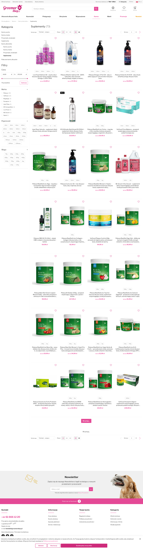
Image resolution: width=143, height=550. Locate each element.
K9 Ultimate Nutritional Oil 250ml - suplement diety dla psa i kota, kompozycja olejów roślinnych (72, 131)
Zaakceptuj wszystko (84, 545)
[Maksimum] (27, 78)
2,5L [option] (55, 125)
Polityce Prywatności (83, 492)
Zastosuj (24, 83)
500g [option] (102, 125)
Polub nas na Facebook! (69, 501)
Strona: (126, 32)
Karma (96, 16)
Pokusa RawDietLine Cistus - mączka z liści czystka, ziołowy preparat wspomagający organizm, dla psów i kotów (100, 131)
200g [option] (72, 234)
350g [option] (42, 180)
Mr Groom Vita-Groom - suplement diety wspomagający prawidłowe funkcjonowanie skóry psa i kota (128, 185)
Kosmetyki (30, 16)
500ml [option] (48, 71)
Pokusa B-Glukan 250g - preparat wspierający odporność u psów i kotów (72, 294)
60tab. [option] (127, 125)
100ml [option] (37, 71)
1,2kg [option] (47, 180)
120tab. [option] (133, 125)
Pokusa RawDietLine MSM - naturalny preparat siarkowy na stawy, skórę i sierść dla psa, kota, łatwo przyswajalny (72, 403)
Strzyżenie (63, 16)
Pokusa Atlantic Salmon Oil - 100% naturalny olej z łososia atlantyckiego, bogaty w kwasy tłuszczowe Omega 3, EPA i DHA (72, 76)
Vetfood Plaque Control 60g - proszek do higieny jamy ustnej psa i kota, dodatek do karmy (100, 240)
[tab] (14, 69)
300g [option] (70, 398)
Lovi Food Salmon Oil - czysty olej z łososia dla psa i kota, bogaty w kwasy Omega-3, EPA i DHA (44, 76)
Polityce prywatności (50, 541)
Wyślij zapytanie (115, 524)
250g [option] (98, 180)
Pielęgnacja (47, 16)
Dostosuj (53, 545)
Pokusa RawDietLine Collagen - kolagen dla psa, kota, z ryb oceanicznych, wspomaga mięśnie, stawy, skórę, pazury (72, 240)
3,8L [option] (130, 180)
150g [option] (125, 234)
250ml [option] (42, 71)
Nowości (139, 16)
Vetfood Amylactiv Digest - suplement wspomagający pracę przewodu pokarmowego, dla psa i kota (127, 403)
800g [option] (130, 234)
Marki (109, 16)
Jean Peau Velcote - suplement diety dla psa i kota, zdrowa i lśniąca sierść (44, 130)
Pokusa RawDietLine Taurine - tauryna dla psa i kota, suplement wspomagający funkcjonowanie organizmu (100, 294)
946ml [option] (125, 180)
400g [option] (102, 289)
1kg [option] (102, 180)
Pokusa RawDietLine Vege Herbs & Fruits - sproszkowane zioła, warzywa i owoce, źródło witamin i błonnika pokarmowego (100, 349)
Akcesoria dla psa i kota (9, 16)
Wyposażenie (80, 16)
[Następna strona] (140, 32)
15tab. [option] (122, 125)
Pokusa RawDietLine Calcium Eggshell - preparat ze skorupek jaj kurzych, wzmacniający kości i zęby (127, 294)
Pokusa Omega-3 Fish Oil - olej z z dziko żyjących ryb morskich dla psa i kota (100, 76)
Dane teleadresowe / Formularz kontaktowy (15, 532)
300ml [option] (73, 71)
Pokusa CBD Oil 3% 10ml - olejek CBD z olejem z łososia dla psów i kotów (45, 240)
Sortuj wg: (34, 32)
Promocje (123, 16)
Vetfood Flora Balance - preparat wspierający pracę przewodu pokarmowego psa (128, 131)
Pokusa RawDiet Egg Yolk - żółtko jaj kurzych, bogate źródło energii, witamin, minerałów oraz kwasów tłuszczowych (128, 240)
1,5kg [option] (130, 289)
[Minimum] (1, 78)
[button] (131, 2)
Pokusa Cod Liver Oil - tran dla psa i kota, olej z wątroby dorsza (72, 185)
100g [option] (97, 125)
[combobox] (65, 9)
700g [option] (130, 343)
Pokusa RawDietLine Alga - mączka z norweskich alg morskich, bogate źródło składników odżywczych (44, 185)
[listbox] (44, 71)
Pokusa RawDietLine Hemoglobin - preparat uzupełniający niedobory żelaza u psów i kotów (100, 403)
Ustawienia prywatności (86, 522)
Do (15, 74)
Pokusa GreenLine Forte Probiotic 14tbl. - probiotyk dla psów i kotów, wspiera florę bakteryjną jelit (44, 403)
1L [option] (53, 71)
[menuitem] (63, 32)
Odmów (41, 545)
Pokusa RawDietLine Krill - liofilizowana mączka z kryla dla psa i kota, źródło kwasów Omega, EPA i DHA (128, 349)
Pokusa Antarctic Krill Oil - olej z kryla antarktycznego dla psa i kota (127, 75)
